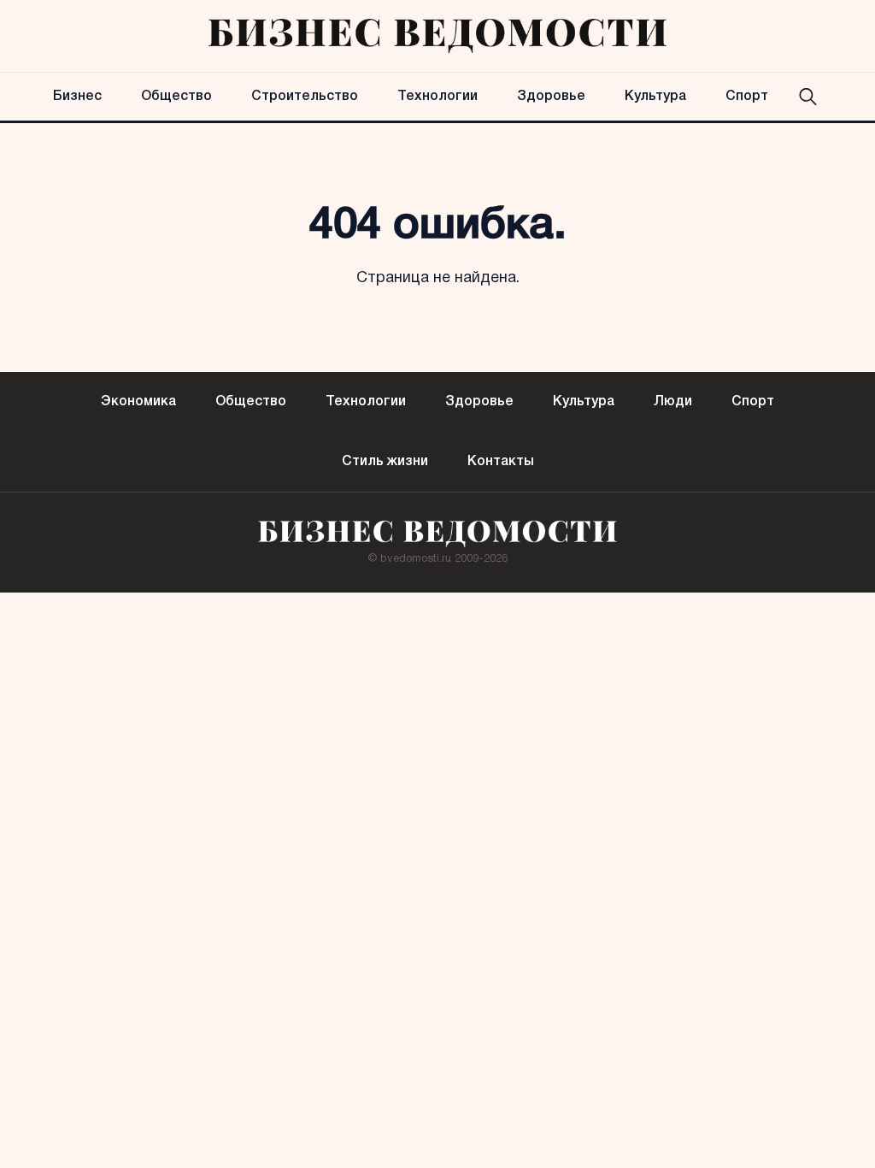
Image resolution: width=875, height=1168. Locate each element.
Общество (176, 97)
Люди (673, 402)
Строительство (304, 97)
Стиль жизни (385, 462)
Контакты (500, 462)
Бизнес (77, 97)
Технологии (437, 97)
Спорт (746, 97)
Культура (655, 97)
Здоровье (551, 97)
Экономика (138, 402)
